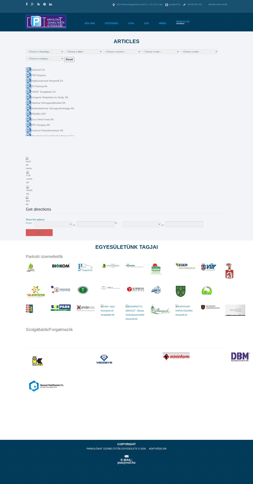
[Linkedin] (50, 4)
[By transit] (46, 219)
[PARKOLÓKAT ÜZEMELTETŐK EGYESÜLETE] (46, 21)
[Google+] (32, 4)
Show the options (35, 219)
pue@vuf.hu (175, 4)
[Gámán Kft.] (37, 360)
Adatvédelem (157, 448)
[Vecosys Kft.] (104, 359)
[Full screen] (29, 177)
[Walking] (47, 219)
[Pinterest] (44, 4)
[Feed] (38, 4)
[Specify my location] (29, 190)
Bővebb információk (218, 4)
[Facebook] (27, 4)
